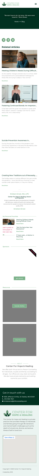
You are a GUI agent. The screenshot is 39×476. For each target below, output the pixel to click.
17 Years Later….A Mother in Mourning (25, 236)
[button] (35, 3)
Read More (5, 80)
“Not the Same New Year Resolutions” (24, 228)
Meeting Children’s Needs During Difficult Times (19, 72)
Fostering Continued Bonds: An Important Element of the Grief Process (19, 107)
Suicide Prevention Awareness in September (15, 141)
